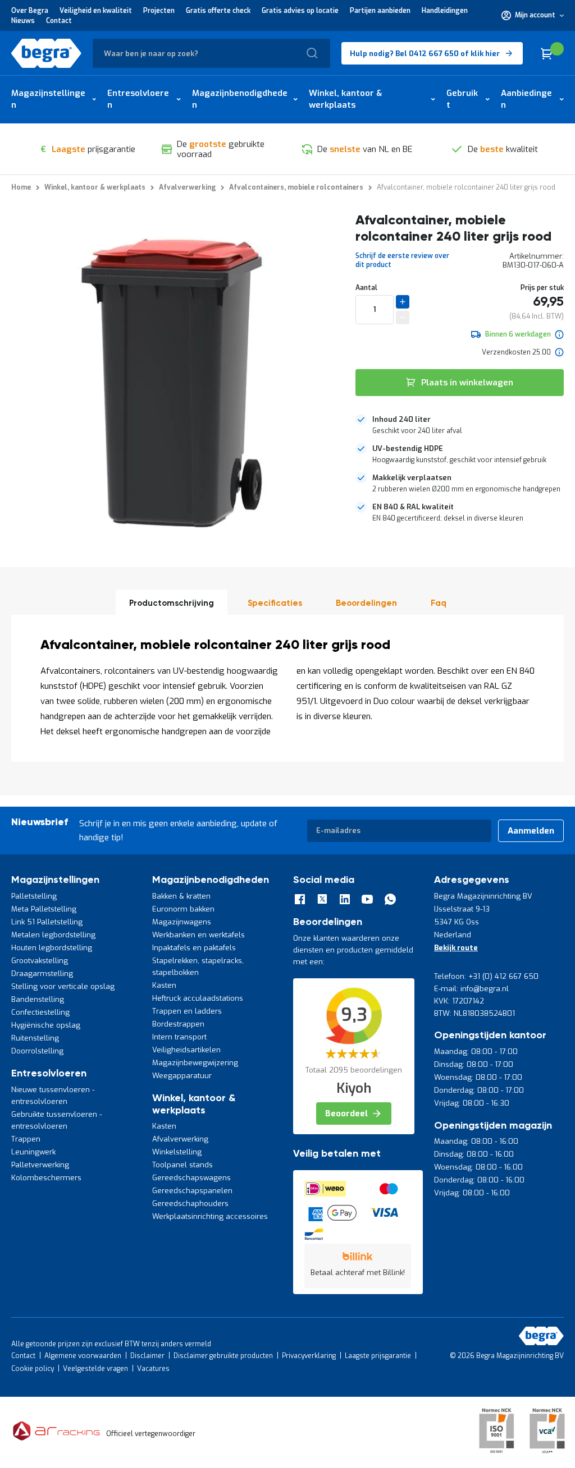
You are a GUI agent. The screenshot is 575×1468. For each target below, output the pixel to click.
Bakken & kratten (181, 896)
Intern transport (179, 1037)
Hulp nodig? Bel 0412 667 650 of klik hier (425, 53)
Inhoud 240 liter (401, 419)
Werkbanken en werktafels (198, 935)
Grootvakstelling (39, 960)
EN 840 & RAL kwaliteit (413, 507)
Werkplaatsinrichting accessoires (210, 1216)
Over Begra (29, 10)
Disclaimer (147, 1356)
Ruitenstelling (35, 1038)
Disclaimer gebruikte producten (223, 1356)
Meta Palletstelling (43, 909)
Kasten (164, 985)
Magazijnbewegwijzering (195, 1062)
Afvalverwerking (180, 1139)
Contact (59, 20)
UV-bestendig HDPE (407, 448)
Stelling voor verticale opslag (63, 986)
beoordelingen (366, 603)
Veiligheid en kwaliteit (96, 10)
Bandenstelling (37, 999)
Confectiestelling (40, 1012)
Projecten (159, 10)
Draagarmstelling (42, 973)
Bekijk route (456, 947)
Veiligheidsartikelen (186, 1050)
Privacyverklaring (309, 1356)
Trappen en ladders (187, 1011)
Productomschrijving (171, 603)
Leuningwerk (33, 1152)
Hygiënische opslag (45, 1025)
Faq (438, 603)
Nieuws (23, 20)
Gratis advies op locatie (300, 10)
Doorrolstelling (37, 1051)
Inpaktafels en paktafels (194, 947)
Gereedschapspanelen (192, 1190)
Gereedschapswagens (191, 1177)
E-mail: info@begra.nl (471, 988)
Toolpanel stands (182, 1165)
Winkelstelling (177, 1152)
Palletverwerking (40, 1165)
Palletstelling (34, 896)
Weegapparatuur (182, 1075)
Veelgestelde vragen (95, 1369)
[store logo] (46, 53)
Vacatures (153, 1369)
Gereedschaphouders (190, 1203)
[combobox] (211, 53)
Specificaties (275, 603)
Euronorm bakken (183, 909)
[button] (532, 15)
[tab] (459, 425)
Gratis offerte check (218, 10)
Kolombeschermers (46, 1177)
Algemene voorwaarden (82, 1356)
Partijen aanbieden (380, 10)
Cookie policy (32, 1369)
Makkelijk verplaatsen (411, 477)
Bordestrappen (178, 1024)
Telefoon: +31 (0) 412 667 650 (486, 976)
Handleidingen (445, 10)
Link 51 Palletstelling (47, 922)
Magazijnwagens (181, 922)
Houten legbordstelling (51, 947)
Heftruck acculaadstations (197, 998)
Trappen (25, 1139)
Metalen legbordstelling (53, 935)
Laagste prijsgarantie (378, 1356)
